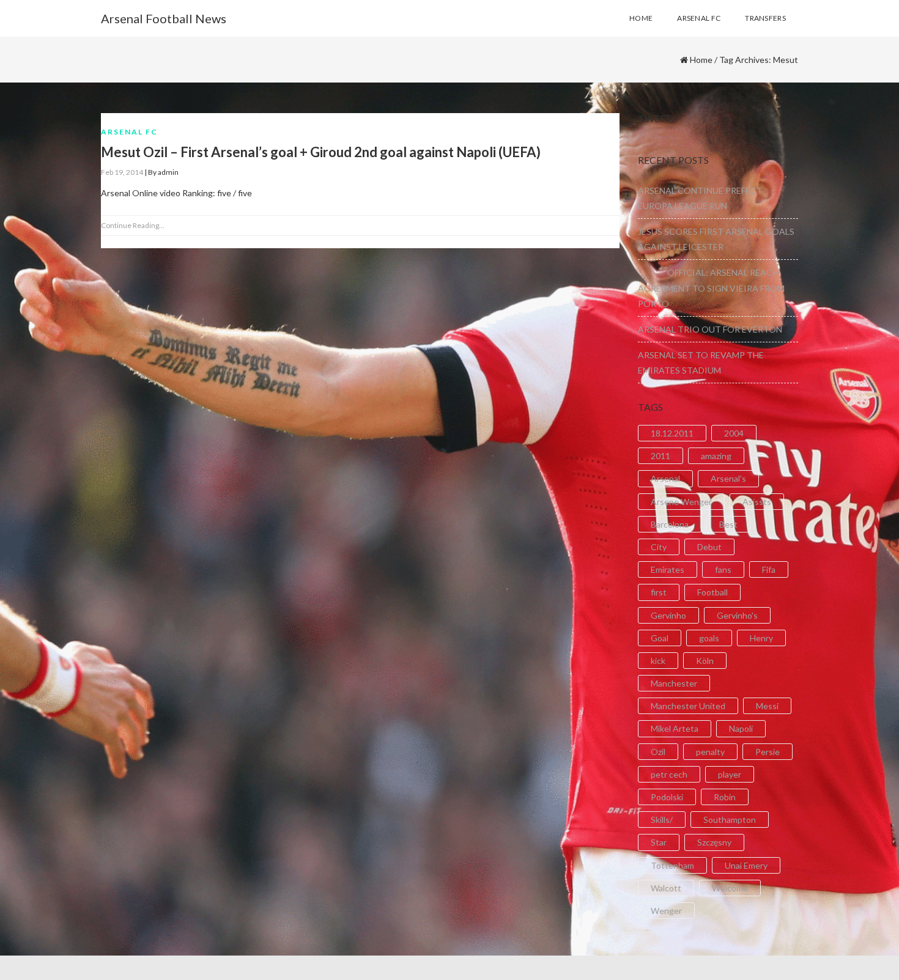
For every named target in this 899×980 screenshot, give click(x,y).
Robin (725, 797)
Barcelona (670, 524)
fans (723, 569)
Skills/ (662, 819)
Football (712, 592)
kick (658, 660)
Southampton (729, 819)
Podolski (667, 797)
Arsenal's (728, 478)
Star (659, 842)
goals (709, 638)
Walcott (666, 888)
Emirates (667, 569)
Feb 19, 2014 (122, 172)
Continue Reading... (133, 225)
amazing (716, 456)
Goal (659, 638)
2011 (660, 456)
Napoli (741, 728)
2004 (734, 433)
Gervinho (668, 615)
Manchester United (688, 706)
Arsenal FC (129, 131)
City (659, 547)
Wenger (666, 910)
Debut (709, 547)
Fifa (768, 569)
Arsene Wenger (681, 501)
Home (701, 59)
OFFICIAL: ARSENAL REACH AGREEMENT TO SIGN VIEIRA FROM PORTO (711, 287)
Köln (705, 660)
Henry (761, 638)
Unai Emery (746, 865)
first (659, 592)
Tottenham (672, 865)
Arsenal (665, 478)
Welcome (730, 888)
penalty (710, 751)
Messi (767, 706)
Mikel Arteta (674, 728)
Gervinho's (737, 615)
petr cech (669, 774)
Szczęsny (714, 842)
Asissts (756, 501)
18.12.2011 (672, 433)
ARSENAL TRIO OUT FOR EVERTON (710, 329)
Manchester (674, 683)
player (729, 774)
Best (728, 524)
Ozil (658, 751)
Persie (767, 751)
